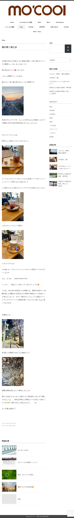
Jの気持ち (52, 114)
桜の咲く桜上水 (12, 423)
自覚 (19, 499)
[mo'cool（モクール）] (37, 6)
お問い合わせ (54, 27)
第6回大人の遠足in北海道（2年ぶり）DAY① (59, 92)
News (39, 22)
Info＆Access (60, 22)
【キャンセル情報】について (28, 462)
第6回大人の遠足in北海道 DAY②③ (60, 87)
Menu (48, 22)
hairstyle (31, 27)
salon (51, 122)
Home (12, 22)
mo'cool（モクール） (31, 516)
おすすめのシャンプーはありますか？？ (59, 82)
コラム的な (52, 125)
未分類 (51, 137)
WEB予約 (42, 27)
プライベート (53, 129)
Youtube (66, 27)
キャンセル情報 (9, 27)
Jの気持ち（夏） (54, 78)
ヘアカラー (52, 133)
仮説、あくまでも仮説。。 (27, 474)
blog (21, 27)
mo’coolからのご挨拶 (26, 22)
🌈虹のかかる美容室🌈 (26, 487)
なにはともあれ (23, 450)
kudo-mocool (12, 425)
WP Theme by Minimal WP (42, 516)
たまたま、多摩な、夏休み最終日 (59, 74)
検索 (51, 43)
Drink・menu (37, 31)
